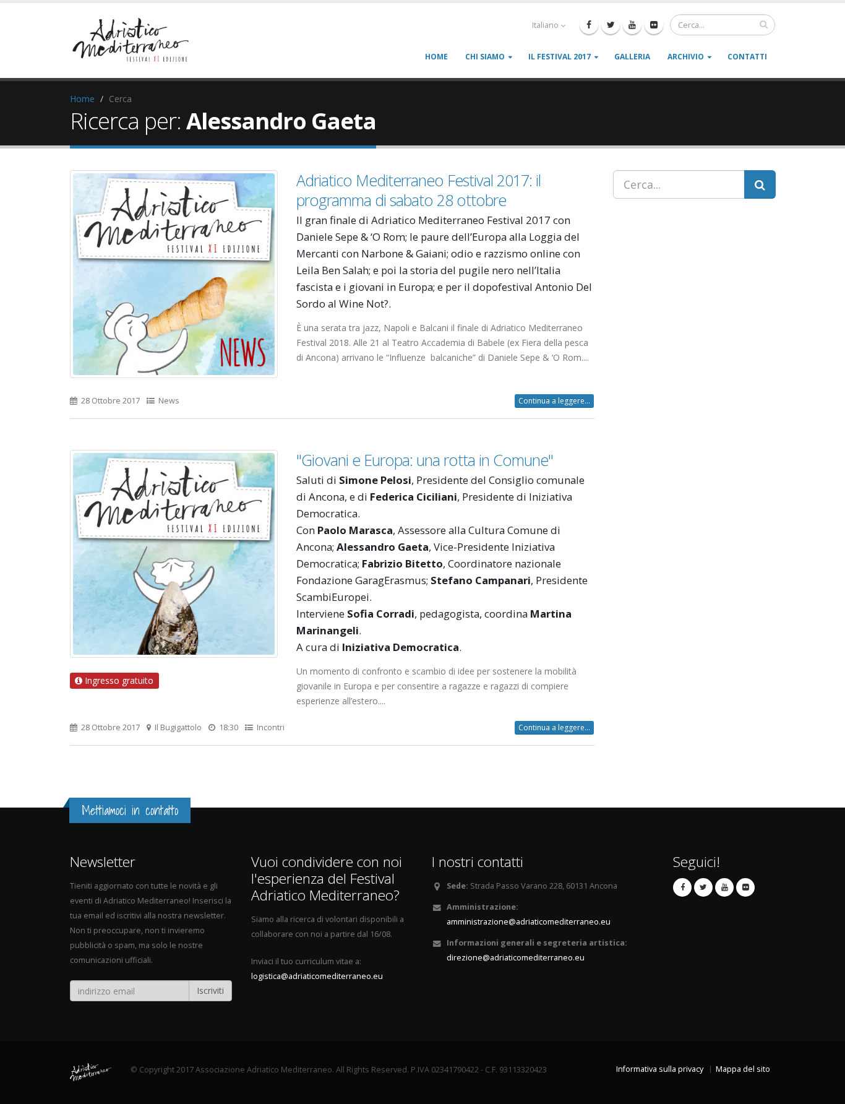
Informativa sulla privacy (659, 1069)
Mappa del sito (743, 1069)
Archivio (685, 56)
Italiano (545, 25)
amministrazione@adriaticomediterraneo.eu (529, 921)
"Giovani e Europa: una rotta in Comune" (424, 459)
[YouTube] (632, 24)
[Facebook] (589, 24)
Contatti (747, 56)
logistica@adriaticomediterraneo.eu (317, 976)
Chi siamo (485, 56)
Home (436, 56)
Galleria (632, 56)
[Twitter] (610, 24)
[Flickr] (654, 24)
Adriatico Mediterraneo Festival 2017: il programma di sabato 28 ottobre (418, 190)
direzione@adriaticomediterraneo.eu (516, 957)
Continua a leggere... (554, 400)
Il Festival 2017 (559, 56)
